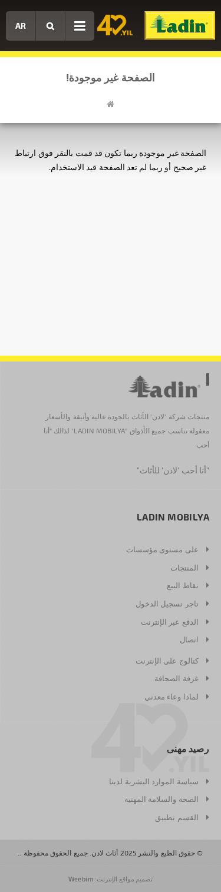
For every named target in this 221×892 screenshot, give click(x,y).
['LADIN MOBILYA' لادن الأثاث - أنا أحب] (179, 25)
